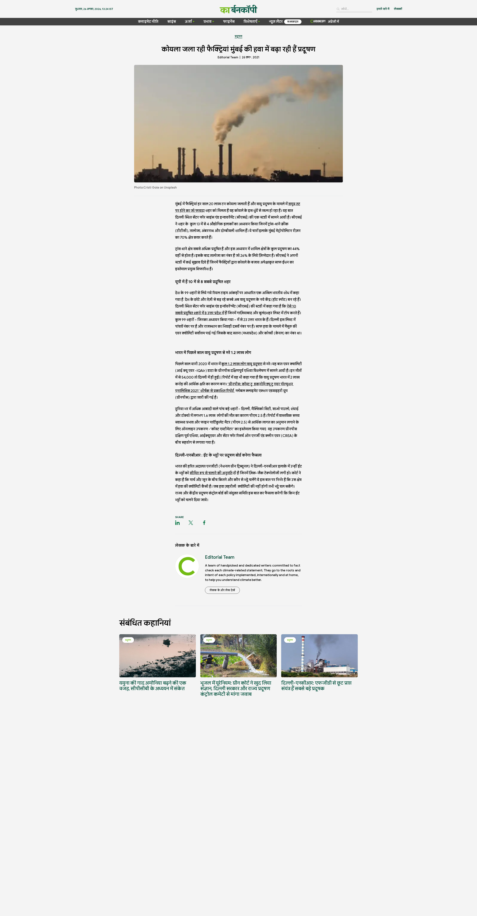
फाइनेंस (229, 21)
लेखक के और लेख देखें (222, 590)
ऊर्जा (188, 21)
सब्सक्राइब (292, 21)
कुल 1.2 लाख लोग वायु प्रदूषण (241, 364)
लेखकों (398, 9)
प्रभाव (207, 21)
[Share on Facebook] (204, 522)
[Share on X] (191, 522)
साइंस (171, 21)
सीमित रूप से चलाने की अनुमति (211, 473)
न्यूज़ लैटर (276, 21)
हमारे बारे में (383, 9)
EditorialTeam (228, 57)
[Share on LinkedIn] (177, 522)
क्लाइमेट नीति (148, 21)
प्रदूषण (238, 36)
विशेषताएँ (250, 21)
